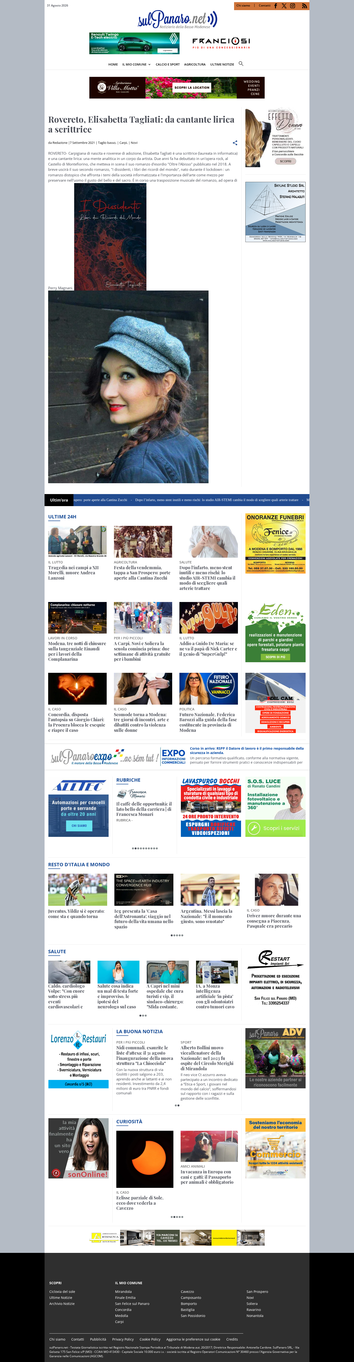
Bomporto (189, 1303)
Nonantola (255, 1315)
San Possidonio (193, 1315)
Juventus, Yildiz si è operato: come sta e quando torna (76, 914)
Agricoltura (195, 64)
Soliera (252, 1303)
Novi (134, 142)
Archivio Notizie (62, 1303)
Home (113, 64)
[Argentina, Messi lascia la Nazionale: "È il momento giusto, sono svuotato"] (210, 890)
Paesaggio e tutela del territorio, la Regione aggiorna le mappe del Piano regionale (139, 1179)
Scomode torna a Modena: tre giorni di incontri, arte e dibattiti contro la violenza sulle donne (141, 722)
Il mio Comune (134, 64)
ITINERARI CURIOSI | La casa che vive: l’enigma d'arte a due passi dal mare (143, 809)
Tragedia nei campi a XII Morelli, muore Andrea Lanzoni (73, 573)
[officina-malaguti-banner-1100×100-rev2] (177, 1238)
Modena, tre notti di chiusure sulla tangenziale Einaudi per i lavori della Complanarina (77, 651)
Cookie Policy (150, 1339)
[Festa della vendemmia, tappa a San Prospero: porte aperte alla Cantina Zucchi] (143, 542)
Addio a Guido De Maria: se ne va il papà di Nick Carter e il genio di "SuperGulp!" (208, 649)
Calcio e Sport (168, 64)
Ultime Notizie (60, 1297)
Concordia (123, 1309)
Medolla (121, 1315)
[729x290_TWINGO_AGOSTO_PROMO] (177, 52)
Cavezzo (187, 1291)
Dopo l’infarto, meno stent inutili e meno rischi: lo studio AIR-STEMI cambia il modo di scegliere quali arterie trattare (167, 500)
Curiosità (129, 1121)
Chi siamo (243, 5)
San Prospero (257, 1291)
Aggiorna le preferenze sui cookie (193, 1339)
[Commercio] (275, 1175)
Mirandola (123, 1291)
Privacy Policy (123, 1339)
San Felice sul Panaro (132, 1303)
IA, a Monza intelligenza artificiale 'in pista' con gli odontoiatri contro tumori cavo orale (215, 997)
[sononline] (78, 1175)
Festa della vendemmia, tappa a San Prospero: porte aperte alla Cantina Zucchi (142, 573)
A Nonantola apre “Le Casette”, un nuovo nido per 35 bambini (208, 1053)
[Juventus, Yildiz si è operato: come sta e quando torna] (77, 890)
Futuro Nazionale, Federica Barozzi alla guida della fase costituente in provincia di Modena (208, 722)
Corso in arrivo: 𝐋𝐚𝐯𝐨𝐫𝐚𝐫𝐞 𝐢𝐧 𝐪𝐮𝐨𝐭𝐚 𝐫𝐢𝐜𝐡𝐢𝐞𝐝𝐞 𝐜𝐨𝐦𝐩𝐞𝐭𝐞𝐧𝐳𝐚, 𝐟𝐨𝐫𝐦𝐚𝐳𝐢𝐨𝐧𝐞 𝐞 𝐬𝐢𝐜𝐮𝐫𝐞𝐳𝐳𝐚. (242, 750)
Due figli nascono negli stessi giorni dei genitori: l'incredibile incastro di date (209, 1177)
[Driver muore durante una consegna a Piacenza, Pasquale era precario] (276, 890)
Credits (232, 1339)
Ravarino (254, 1309)
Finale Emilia (125, 1297)
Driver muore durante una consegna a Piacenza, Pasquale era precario (274, 921)
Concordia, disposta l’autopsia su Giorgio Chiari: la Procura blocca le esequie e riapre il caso (76, 722)
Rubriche (128, 780)
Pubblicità (98, 1339)
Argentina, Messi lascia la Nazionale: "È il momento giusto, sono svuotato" (206, 916)
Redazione (59, 142)
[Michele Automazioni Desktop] (177, 88)
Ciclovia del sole (62, 1291)
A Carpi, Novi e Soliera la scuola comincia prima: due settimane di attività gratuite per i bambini (142, 651)
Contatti (264, 5)
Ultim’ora (59, 500)
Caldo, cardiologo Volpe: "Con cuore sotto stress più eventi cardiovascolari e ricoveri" (66, 997)
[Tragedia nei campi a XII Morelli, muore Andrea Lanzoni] (77, 542)
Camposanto (191, 1297)
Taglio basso (107, 142)
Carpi (123, 142)
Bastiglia (188, 1309)
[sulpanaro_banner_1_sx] (275, 1085)
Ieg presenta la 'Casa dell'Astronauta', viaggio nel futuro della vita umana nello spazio (143, 919)
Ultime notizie (222, 64)
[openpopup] (305, 64)
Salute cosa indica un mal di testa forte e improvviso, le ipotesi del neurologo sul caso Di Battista (118, 997)
